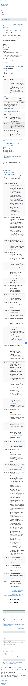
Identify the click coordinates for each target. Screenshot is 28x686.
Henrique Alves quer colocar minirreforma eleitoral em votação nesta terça (13, 625)
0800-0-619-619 (11, 673)
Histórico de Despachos (8, 153)
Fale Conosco (4, 7)
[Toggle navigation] (1, 14)
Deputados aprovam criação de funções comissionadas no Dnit (13, 615)
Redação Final (6, 159)
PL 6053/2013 (6, 20)
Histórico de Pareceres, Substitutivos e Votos (12, 156)
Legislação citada (7, 155)
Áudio (5, 638)
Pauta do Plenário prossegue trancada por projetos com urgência (13, 620)
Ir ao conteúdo (3, 0)
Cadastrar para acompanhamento (10, 25)
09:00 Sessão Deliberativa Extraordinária (17, 442)
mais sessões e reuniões (18, 656)
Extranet (3, 684)
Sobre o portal (4, 680)
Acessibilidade (4, 5)
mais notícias (21, 628)
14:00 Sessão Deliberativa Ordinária (17, 423)
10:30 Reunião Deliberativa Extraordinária (15, 402)
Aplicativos (3, 683)
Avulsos (4, 147)
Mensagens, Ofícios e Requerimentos (11, 161)
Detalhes (5, 639)
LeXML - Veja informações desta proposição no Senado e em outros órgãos (15, 663)
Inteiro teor (17, 30)
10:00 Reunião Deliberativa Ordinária (16, 434)
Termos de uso (4, 682)
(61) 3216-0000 (16, 675)
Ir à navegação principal (5, 2)
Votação (11, 503)
